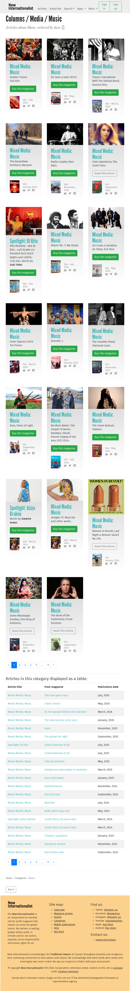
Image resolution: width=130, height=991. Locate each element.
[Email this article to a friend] (23, 106)
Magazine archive (63, 913)
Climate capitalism (56, 835)
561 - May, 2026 (69, 97)
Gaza (47, 728)
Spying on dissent (55, 844)
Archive (42, 8)
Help (56, 928)
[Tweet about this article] (28, 106)
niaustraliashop (113, 921)
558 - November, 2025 (69, 187)
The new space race (56, 695)
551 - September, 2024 (29, 447)
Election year (52, 794)
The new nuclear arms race (61, 720)
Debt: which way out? (57, 811)
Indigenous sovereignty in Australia (66, 769)
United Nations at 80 (57, 745)
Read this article (104, 173)
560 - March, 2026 (111, 105)
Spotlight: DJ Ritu (24, 241)
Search (68, 8)
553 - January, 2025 (71, 361)
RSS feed (59, 931)
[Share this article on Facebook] (33, 106)
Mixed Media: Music (20, 69)
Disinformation (53, 786)
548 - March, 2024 (29, 543)
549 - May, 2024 (110, 449)
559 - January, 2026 (30, 185)
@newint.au (113, 913)
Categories (20, 878)
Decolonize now (54, 852)
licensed (118, 968)
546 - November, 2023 (28, 645)
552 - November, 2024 (111, 367)
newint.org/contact (105, 940)
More (92, 8)
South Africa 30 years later (61, 819)
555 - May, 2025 (110, 269)
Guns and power (54, 778)
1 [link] (14, 665)
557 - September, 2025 (111, 187)
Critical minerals (54, 761)
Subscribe (55, 8)
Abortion (50, 802)
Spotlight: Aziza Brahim (22, 510)
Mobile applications (64, 924)
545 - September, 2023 (70, 645)
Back (11, 889)
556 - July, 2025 (28, 285)
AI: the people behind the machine (65, 712)
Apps (80, 8)
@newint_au (111, 910)
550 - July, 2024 (69, 461)
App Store (108, 924)
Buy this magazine (23, 88)
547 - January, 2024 (112, 559)
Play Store (110, 928)
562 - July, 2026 (28, 101)
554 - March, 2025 (29, 365)
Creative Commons (68, 971)
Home (9, 878)
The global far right (56, 736)
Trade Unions (52, 703)
